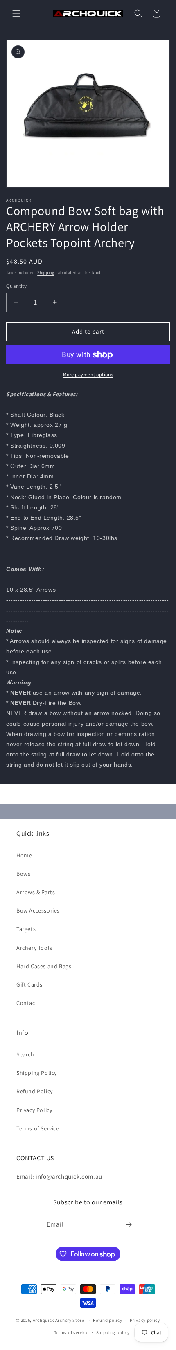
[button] (16, 13)
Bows (23, 873)
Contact (26, 1003)
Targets (26, 929)
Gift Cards (29, 984)
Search (25, 1054)
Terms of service (71, 1332)
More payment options (88, 374)
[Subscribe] (129, 1224)
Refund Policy (34, 1091)
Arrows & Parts (35, 892)
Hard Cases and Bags (43, 966)
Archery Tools (34, 947)
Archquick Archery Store (58, 1320)
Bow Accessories (38, 910)
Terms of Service (37, 1128)
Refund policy (107, 1320)
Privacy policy (145, 1320)
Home (24, 855)
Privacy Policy (34, 1110)
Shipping (45, 272)
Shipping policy (113, 1332)
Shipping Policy (36, 1072)
